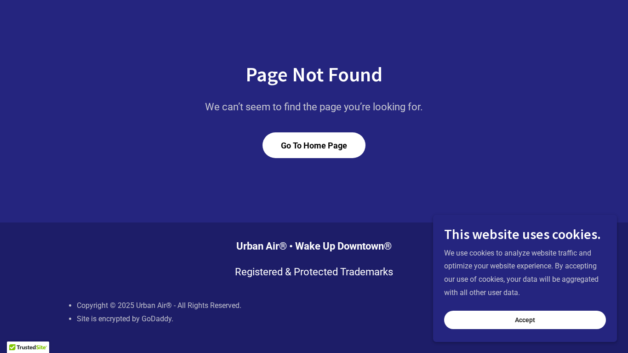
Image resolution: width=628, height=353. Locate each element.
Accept (525, 320)
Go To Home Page (314, 145)
